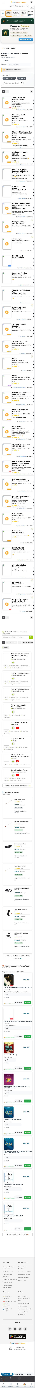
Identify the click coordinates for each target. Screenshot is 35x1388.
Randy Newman (14, 731)
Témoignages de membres (8, 1275)
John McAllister (14, 765)
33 (19, 642)
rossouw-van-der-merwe (19, 387)
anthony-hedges (21, 126)
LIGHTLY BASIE (18, 549)
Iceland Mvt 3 (18, 514)
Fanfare (14, 740)
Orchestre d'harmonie (18, 659)
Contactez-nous (8, 1271)
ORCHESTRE (10, 78)
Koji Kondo (12, 778)
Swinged (21, 445)
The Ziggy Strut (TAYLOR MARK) (13, 1119)
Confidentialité (7, 1282)
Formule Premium (23, 1277)
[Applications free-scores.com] (3, 14)
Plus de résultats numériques (18, 786)
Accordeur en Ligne (24, 1303)
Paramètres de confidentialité (7, 1286)
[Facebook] (10, 1329)
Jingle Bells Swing (19, 566)
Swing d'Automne (18, 222)
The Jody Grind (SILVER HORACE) (13, 1184)
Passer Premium (25, 39)
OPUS (24, 1386)
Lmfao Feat (13, 747)
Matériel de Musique (7, 1310)
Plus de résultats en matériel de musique (17, 957)
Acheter (27, 1002)
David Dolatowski (14, 715)
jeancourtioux (22, 181)
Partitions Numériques (7, 1305)
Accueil (3, 1386)
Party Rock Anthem (17, 739)
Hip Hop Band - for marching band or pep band (20, 755)
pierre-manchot (21, 525)
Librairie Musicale (10, 1301)
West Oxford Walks (19, 116)
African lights (20, 240)
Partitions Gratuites (7, 1297)
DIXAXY (21, 393)
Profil (31, 1386)
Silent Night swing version (22, 134)
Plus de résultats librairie (18, 1234)
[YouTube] (15, 1329)
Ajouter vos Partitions (24, 1271)
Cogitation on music (19, 154)
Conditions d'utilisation (10, 1279)
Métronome (21, 1314)
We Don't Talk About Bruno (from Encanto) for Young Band (20, 655)
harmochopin (22, 491)
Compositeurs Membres (22, 1268)
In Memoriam (18, 532)
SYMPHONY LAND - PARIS (19, 188)
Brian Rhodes (23, 747)
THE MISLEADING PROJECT (19, 326)
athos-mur (22, 250)
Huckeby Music (18, 684)
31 (7, 91)
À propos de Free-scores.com (8, 1268)
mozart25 (23, 353)
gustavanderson (21, 439)
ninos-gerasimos (21, 146)
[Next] (24, 1378)
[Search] (22, 83)
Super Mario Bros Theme (19, 770)
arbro (24, 370)
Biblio (17, 1386)
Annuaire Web (22, 1306)
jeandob (23, 611)
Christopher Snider (13, 699)
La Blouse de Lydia (20, 480)
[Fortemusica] (10, 1348)
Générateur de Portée (25, 1309)
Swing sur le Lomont (19, 342)
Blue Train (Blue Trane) (10, 1055)
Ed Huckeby (9, 684)
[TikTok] (25, 1329)
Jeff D (7, 668)
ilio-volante (22, 336)
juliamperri (22, 285)
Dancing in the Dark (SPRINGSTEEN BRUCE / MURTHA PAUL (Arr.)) (16, 1087)
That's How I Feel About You (21, 292)
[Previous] (14, 1378)
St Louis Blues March (20, 410)
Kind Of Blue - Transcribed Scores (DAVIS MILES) (18, 987)
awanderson (22, 421)
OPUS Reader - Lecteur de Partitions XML (24, 1298)
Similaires (18, 1003)
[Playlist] (28, 1378)
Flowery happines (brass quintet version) (21, 206)
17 (11, 642)
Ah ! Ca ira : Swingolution (21, 497)
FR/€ (32, 7)
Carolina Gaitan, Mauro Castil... (19, 665)
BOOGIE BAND (18, 257)
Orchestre (14, 724)
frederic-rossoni (21, 109)
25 (15, 642)
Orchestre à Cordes (17, 691)
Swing (23, 78)
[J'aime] (11, 1378)
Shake (21, 376)
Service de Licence (24, 1274)
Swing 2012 (18, 583)
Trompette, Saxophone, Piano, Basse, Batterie (16, 992)
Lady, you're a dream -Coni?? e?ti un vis (20, 601)
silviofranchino (22, 267)
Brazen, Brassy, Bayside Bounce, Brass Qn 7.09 (21, 463)
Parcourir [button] (10, 1386)
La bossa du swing (19, 308)
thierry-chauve (21, 233)
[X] (20, 1329)
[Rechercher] (27, 6)
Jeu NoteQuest (23, 1312)
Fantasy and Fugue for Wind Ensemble (18, 706)
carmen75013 (22, 508)
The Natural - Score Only (19, 723)
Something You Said (19, 274)
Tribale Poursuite (18, 98)
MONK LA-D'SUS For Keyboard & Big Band (20, 171)
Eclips (18, 359)
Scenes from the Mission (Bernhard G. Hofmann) (18, 1021)
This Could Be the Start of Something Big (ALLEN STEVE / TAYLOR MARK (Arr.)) (18, 1152)
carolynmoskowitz (21, 474)
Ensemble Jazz (8, 1057)
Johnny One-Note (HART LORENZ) (13, 1216)
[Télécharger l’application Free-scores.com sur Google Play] (17, 1336)
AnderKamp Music (16, 668)
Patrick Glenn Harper (15, 780)
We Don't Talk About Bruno (20, 673)
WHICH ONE (18, 427)
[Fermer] (31, 20)
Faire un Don (22, 1280)
